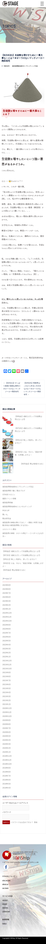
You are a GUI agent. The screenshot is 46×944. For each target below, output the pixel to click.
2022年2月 (6, 653)
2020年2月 (6, 748)
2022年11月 (6, 617)
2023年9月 (6, 585)
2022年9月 (6, 625)
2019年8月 (6, 772)
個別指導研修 (7, 502)
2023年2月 (6, 605)
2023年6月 (6, 597)
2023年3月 (6, 601)
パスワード (6, 812)
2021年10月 (7, 669)
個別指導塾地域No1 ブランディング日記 (25, 66)
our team (5, 888)
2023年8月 (6, 589)
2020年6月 (6, 732)
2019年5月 (6, 784)
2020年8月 (6, 724)
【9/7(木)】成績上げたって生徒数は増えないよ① (28, 429)
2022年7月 (6, 633)
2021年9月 (6, 672)
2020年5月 (6, 736)
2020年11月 (6, 712)
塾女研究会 (6, 518)
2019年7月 (6, 776)
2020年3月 (6, 744)
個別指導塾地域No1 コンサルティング (17, 506)
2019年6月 (6, 780)
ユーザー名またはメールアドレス (15, 803)
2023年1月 (6, 609)
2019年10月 (7, 764)
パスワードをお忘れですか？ (22, 822)
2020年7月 (6, 728)
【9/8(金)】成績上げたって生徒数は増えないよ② (28, 417)
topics (4, 923)
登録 (35, 822)
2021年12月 (7, 661)
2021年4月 (6, 692)
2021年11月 (6, 665)
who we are (6, 880)
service (4, 900)
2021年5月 (6, 688)
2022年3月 (6, 649)
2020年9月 (6, 720)
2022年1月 (6, 657)
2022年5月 (6, 641)
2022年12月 (7, 613)
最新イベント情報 (9, 498)
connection (6, 911)
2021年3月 (6, 696)
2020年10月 (7, 716)
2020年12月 (7, 708)
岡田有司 (7, 66)
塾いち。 (5, 514)
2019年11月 (6, 760)
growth (4, 904)
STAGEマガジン (8, 494)
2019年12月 (7, 756)
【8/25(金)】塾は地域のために (32, 464)
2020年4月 (6, 740)
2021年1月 (6, 704)
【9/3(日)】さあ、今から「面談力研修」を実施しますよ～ (28, 453)
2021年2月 (6, 700)
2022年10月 (7, 621)
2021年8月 (6, 676)
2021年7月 (6, 680)
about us (5, 884)
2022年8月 (6, 629)
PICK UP (5, 510)
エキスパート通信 (9, 529)
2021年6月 (6, 684)
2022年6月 (6, 637)
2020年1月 (6, 752)
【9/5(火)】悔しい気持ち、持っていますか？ (28, 441)
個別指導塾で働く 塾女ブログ (13, 491)
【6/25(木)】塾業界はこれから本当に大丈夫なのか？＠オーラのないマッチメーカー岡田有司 (32, 388)
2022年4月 (6, 645)
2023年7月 (6, 593)
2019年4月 (6, 788)
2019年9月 (6, 768)
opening (5, 908)
